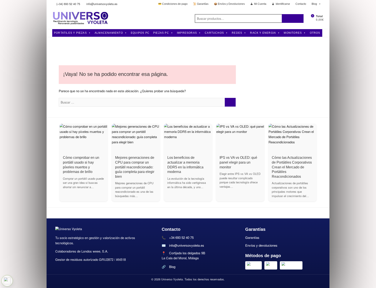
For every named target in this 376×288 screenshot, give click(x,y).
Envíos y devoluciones (261, 245)
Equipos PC (140, 32)
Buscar (293, 18)
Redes (237, 32)
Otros (315, 32)
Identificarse (283, 3)
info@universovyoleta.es (102, 4)
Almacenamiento (109, 32)
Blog (314, 3)
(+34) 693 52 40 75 (67, 4)
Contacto (300, 3)
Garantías (252, 237)
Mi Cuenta (260, 3)
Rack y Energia (263, 32)
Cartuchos (214, 32)
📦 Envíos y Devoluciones (229, 3)
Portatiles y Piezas (70, 32)
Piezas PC (161, 32)
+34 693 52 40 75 (181, 237)
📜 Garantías (200, 3)
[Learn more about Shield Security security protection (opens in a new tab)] (7, 281)
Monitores (293, 32)
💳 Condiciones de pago (173, 3)
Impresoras (187, 32)
